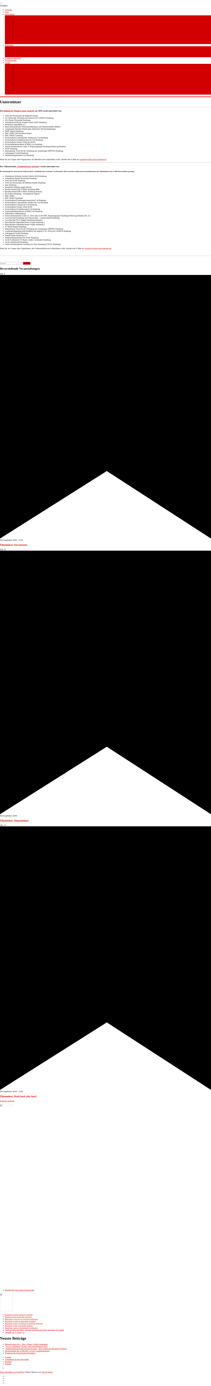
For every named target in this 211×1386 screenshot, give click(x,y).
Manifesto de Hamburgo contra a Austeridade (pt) (34, 34)
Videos (12, 54)
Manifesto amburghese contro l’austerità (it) (31, 32)
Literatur (13, 52)
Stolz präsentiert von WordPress (12, 1372)
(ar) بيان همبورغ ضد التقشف (26, 38)
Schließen (4, 6)
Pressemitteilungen (17, 47)
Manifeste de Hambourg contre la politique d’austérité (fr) (37, 30)
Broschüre (14, 41)
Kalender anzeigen (7, 1101)
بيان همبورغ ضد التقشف (15, 1332)
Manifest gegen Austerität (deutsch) (18, 1317)
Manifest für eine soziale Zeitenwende (24, 16)
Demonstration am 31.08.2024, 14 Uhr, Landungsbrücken (27, 1351)
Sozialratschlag (10, 60)
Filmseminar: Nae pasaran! (13, 544)
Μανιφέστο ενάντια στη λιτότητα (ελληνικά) (21, 1319)
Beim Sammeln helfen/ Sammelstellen (29, 87)
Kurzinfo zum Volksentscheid (26, 67)
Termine (8, 1357)
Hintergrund (9, 14)
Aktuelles (8, 10)
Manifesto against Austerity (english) (19, 1315)
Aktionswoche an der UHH (20, 91)
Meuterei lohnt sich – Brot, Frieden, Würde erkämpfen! (26, 1344)
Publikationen (15, 49)
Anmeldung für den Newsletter (17, 1359)
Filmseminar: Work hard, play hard (18, 1096)
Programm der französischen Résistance (20, 1353)
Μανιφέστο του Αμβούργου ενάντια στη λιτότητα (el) (35, 25)
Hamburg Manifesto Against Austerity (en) (31, 21)
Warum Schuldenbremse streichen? (28, 69)
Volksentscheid (15, 65)
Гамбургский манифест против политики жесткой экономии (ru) (42, 36)
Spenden (18, 78)
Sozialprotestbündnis (13, 58)
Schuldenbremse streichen (28, 166)
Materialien (9, 45)
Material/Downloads (22, 76)
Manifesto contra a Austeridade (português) (21, 1328)
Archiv (7, 63)
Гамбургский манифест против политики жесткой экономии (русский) (34, 1330)
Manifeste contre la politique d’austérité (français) (24, 1323)
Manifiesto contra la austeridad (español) (20, 1321)
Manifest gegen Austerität (19, 19)
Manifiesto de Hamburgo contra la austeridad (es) (34, 27)
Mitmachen (19, 85)
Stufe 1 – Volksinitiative (19, 80)
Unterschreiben (20, 82)
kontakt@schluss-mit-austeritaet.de (92, 159)
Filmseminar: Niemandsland (14, 820)
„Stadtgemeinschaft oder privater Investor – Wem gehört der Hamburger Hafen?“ (36, 1349)
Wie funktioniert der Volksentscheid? (29, 71)
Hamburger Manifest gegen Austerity (19, 111)
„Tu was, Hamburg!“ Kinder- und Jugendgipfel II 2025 (26, 1346)
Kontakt (8, 1364)
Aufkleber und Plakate (18, 56)
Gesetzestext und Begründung (26, 74)
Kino (7, 12)
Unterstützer (14, 43)
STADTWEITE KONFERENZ (22, 93)
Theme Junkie (47, 1372)
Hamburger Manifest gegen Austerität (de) (31, 23)
